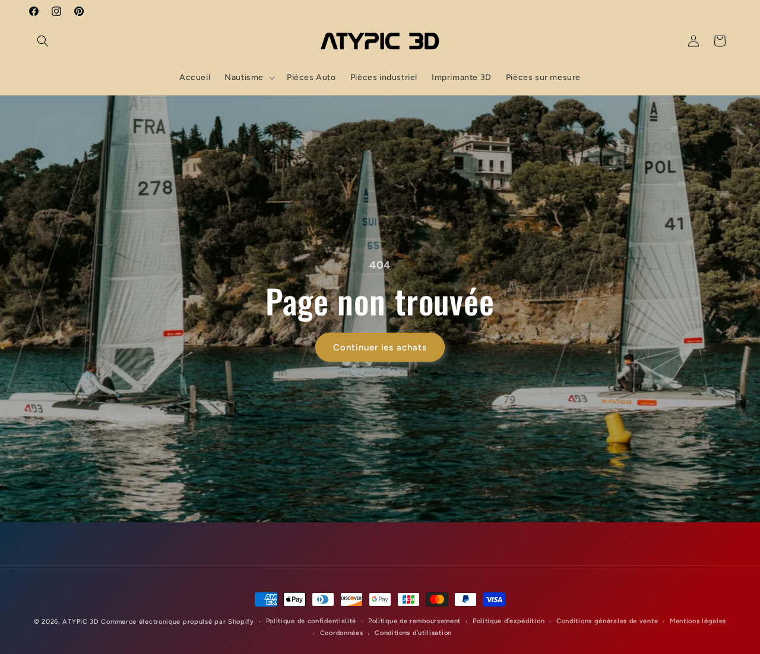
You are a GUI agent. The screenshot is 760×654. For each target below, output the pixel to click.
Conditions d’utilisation (413, 633)
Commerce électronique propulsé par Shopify (177, 622)
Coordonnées (341, 633)
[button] (43, 41)
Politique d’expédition (508, 621)
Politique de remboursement (414, 621)
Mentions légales (698, 621)
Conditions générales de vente (607, 621)
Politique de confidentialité (311, 621)
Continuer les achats (380, 347)
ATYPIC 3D (80, 622)
